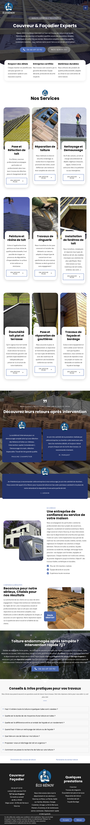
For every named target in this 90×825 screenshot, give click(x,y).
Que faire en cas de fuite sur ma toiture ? (22, 736)
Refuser (79, 820)
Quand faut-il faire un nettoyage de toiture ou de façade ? (30, 729)
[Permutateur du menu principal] (85, 7)
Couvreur (73, 787)
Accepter (66, 820)
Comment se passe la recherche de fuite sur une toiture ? (30, 750)
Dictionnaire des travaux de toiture (23, 760)
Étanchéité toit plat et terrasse (73, 793)
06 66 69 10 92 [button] (16, 788)
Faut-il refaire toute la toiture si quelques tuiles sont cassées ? (31, 709)
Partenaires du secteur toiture (67, 760)
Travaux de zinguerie (73, 790)
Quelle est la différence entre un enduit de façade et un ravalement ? (34, 723)
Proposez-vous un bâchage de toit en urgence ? (25, 743)
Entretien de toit (73, 799)
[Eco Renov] (8, 8)
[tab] (45, 709)
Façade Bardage (73, 802)
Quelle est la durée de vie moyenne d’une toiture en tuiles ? (30, 716)
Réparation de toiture (73, 796)
